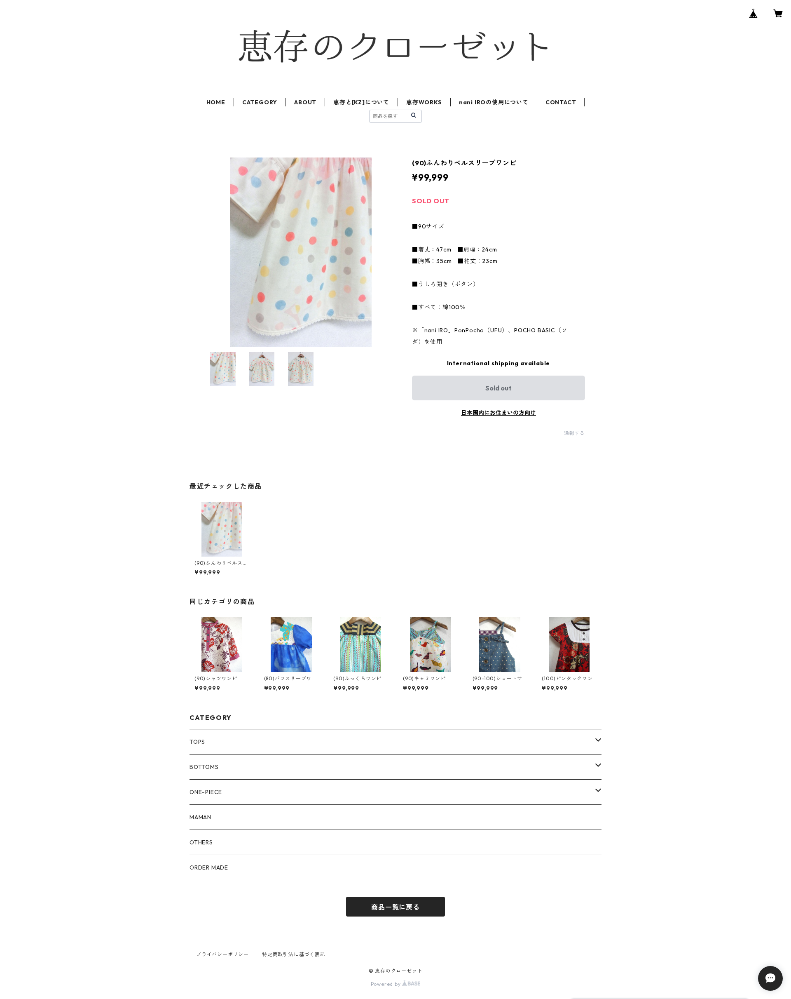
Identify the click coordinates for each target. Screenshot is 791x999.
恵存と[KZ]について (361, 102)
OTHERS (201, 842)
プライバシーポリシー (222, 954)
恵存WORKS (424, 102)
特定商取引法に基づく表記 (293, 954)
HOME (215, 102)
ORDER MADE (209, 867)
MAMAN (200, 817)
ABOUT (305, 102)
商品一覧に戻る (395, 907)
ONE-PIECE (206, 792)
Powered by (387, 984)
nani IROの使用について (494, 102)
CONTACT (560, 102)
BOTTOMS (204, 767)
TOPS (197, 741)
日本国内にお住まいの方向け (498, 412)
